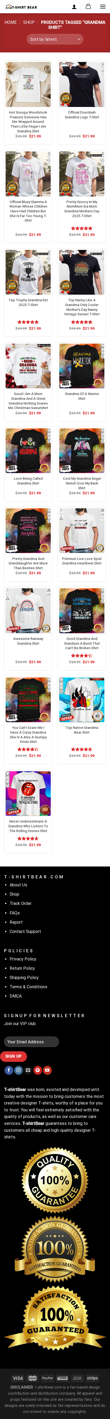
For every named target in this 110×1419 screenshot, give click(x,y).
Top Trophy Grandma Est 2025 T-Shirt (28, 302)
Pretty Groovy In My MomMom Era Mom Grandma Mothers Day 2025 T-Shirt (81, 209)
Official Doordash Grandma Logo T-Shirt (82, 114)
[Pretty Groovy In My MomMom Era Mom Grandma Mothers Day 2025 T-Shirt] (81, 173)
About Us (18, 884)
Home (11, 22)
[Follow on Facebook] (9, 1070)
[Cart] (88, 6)
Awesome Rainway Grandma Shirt (28, 640)
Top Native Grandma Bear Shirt (82, 729)
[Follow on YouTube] (47, 1070)
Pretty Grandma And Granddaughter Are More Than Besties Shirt (28, 563)
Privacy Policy (23, 959)
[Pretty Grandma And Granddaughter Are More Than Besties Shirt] (28, 530)
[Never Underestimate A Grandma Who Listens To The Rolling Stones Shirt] (28, 793)
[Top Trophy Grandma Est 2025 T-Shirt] (28, 272)
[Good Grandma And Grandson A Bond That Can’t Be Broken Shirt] (81, 610)
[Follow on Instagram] (18, 1070)
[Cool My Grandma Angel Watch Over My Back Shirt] (81, 450)
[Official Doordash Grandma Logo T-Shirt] (81, 84)
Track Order (21, 903)
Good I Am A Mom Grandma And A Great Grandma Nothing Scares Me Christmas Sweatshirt (28, 401)
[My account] (74, 6)
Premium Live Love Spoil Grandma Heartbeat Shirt (81, 560)
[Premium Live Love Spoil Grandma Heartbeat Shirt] (81, 530)
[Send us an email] (28, 1070)
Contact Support (25, 931)
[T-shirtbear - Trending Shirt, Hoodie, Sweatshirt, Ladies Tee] (21, 6)
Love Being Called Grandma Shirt (28, 480)
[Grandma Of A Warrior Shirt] (81, 366)
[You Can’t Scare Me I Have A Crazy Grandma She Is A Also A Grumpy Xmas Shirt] (28, 699)
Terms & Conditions (28, 986)
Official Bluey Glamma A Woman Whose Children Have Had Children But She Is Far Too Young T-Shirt (28, 211)
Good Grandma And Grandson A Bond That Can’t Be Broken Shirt (82, 643)
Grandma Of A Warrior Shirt (82, 396)
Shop (29, 22)
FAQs (15, 912)
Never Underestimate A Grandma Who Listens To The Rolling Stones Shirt (28, 826)
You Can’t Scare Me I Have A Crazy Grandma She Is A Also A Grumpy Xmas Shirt (28, 734)
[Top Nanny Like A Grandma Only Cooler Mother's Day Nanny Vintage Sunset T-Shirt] (81, 272)
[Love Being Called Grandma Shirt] (28, 450)
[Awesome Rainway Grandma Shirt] (28, 610)
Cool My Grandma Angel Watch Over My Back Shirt (82, 483)
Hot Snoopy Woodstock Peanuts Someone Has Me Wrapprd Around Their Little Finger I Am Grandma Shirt (28, 121)
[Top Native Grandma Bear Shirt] (81, 699)
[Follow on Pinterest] (37, 1070)
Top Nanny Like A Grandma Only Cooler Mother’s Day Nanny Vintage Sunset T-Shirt (82, 307)
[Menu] (103, 6)
